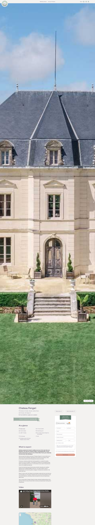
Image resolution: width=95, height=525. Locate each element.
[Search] (88, 1)
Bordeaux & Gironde (24, 410)
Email (58, 431)
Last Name (69, 428)
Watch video (22, 428)
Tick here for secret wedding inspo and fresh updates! (65, 451)
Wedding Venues (43, 1)
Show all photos (88, 400)
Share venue (58, 411)
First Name (59, 428)
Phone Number (60, 434)
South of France (36, 410)
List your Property (51, 1)
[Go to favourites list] (86, 1)
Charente (30, 410)
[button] (1, 202)
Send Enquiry (65, 454)
